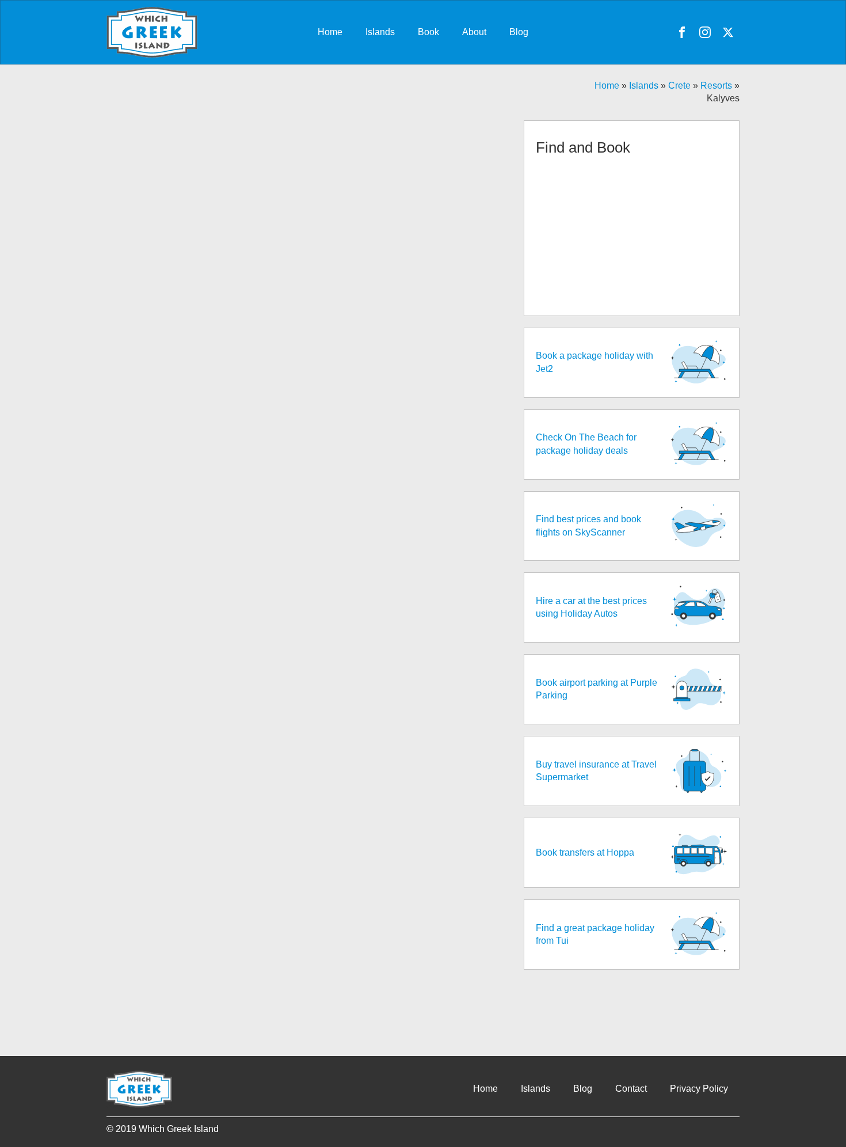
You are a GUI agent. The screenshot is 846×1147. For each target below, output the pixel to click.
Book (428, 32)
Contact (631, 1088)
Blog (518, 32)
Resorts (716, 85)
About (474, 32)
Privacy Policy (699, 1088)
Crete (679, 85)
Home (330, 32)
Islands (380, 32)
